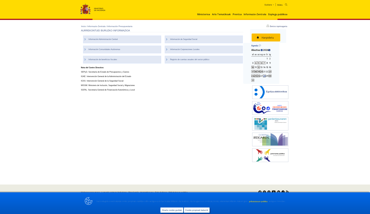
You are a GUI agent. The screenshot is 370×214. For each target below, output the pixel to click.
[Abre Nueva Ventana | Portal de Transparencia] (270, 124)
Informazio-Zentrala (255, 14)
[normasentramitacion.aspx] (270, 155)
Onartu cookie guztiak (172, 210)
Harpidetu (268, 37)
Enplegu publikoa (277, 14)
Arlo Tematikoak (221, 14)
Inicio (83, 26)
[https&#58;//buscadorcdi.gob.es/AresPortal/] (270, 108)
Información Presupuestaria (119, 26)
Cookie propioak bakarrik (196, 210)
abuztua (255, 50)
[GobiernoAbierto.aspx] (270, 140)
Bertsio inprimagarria (278, 26)
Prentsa (237, 14)
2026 (266, 50)
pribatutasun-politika (258, 201)
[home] (270, 92)
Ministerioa (203, 14)
